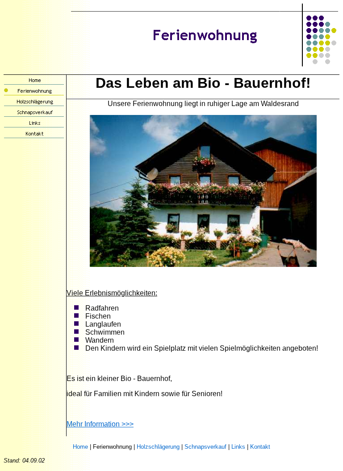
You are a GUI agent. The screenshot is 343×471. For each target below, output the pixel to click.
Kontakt (260, 446)
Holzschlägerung (158, 446)
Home (80, 446)
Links (238, 446)
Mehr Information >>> (100, 424)
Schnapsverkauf (205, 446)
